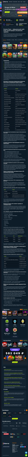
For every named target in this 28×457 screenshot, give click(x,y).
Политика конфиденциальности (15, 450)
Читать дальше (15, 336)
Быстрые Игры (15, 1)
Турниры (24, 1)
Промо (21, 1)
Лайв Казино (10, 1)
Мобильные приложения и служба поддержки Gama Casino (12, 69)
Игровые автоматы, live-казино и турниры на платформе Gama (13, 66)
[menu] (1, 0)
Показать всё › (25, 51)
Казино (19, 1)
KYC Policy (13, 444)
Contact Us (22, 444)
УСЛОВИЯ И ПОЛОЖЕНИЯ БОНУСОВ (15, 445)
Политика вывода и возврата (14, 449)
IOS (1, 26)
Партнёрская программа (6, 446)
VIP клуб (22, 445)
